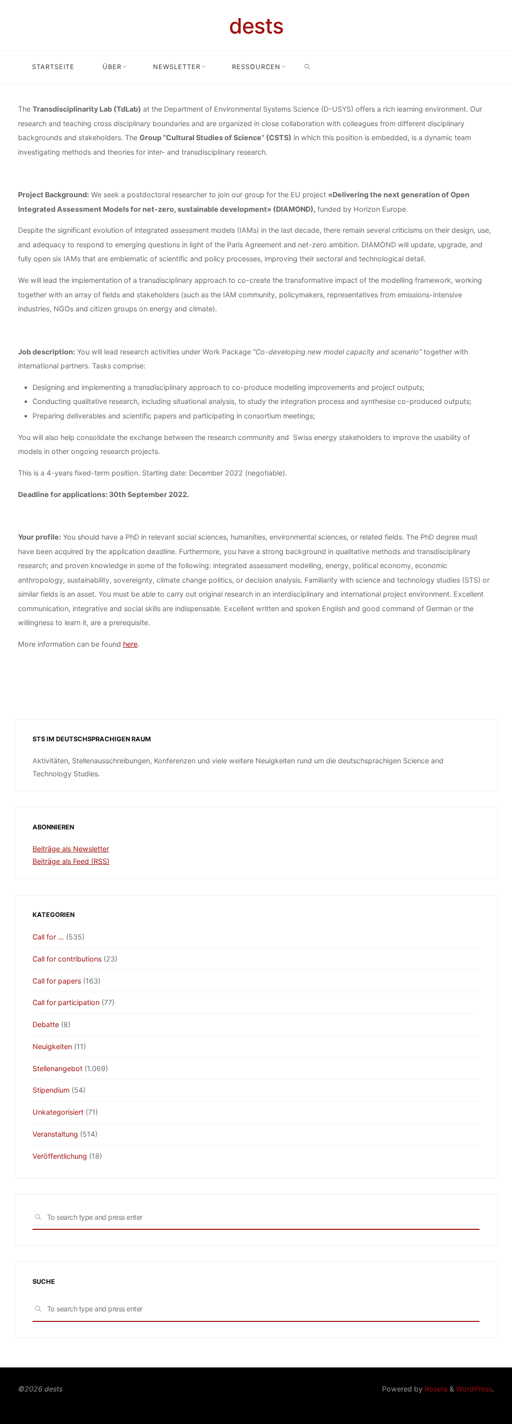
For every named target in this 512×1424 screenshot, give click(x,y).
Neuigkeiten (52, 1046)
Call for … (48, 936)
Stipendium (51, 1090)
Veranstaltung (55, 1134)
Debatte (45, 1024)
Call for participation (66, 1002)
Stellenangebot (57, 1068)
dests (256, 26)
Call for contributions (67, 959)
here (130, 644)
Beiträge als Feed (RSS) (71, 861)
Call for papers (56, 981)
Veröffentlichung (59, 1156)
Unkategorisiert (58, 1112)
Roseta (435, 1388)
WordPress (474, 1388)
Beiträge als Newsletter (70, 848)
